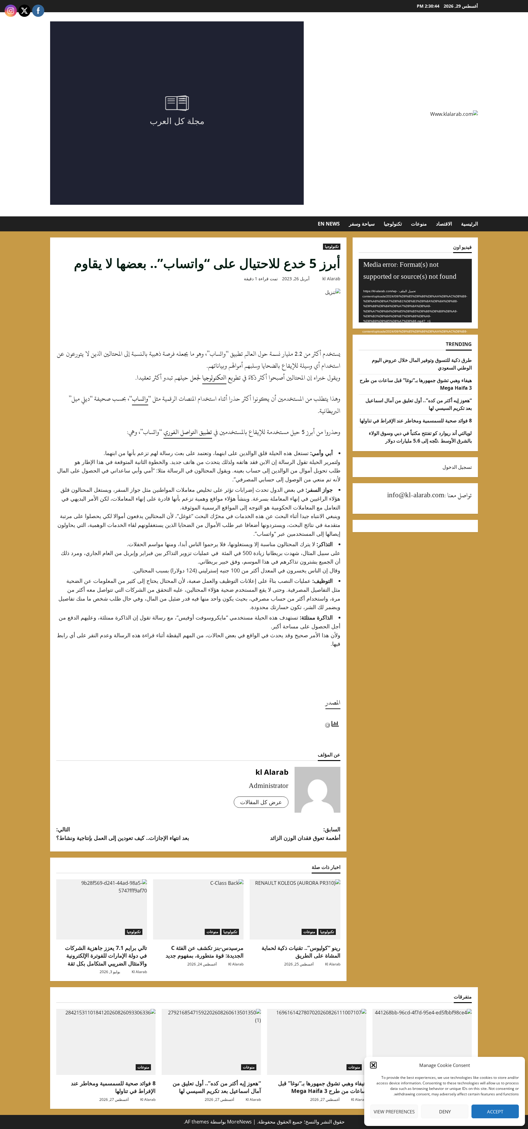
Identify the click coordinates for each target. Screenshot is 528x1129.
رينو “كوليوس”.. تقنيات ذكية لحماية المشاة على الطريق (301, 951)
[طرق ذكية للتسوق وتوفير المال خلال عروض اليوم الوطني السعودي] (422, 1042)
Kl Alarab (332, 964)
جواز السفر (128, 489)
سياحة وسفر (362, 223)
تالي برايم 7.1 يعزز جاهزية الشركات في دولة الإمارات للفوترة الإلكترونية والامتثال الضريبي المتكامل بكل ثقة (106, 955)
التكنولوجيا (214, 378)
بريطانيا (274, 553)
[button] (373, 1065)
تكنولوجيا (393, 223)
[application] (415, 290)
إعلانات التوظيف (237, 580)
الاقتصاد (444, 223)
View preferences (394, 1112)
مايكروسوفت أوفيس (202, 617)
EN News (329, 223)
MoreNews (239, 1121)
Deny (445, 1112)
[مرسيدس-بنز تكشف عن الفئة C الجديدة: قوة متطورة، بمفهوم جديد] (198, 909)
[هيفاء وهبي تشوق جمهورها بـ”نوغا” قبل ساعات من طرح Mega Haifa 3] (316, 1042)
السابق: (305, 834)
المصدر (332, 702)
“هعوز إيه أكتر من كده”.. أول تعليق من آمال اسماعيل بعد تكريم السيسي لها (217, 1086)
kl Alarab (331, 278)
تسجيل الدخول (457, 467)
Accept (495, 1112)
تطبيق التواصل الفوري (187, 432)
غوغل (185, 516)
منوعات (419, 223)
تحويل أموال (313, 470)
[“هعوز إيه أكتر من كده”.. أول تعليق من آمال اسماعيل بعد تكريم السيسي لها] (211, 1042)
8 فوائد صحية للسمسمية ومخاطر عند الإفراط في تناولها (416, 420)
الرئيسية (469, 223)
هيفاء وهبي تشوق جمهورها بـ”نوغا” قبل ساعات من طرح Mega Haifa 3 (322, 1086)
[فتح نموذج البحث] (56, 224)
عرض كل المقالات (261, 802)
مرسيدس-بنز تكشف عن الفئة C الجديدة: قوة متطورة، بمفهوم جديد (205, 951)
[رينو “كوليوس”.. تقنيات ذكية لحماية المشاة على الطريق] (295, 909)
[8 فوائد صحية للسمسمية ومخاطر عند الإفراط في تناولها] (106, 1042)
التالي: (122, 834)
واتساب (140, 399)
